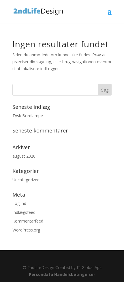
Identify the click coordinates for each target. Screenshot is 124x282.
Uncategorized (26, 179)
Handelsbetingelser (74, 274)
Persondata (41, 274)
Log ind (19, 203)
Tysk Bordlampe (27, 115)
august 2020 (23, 156)
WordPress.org (26, 230)
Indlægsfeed (23, 212)
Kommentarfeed (27, 221)
